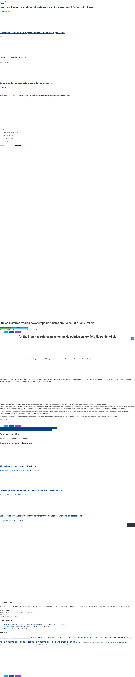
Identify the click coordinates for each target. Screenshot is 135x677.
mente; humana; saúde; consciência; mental (85, 642)
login (12, 438)
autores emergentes (4, 638)
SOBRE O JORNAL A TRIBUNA (10, 132)
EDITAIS (10, 638)
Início (4, 129)
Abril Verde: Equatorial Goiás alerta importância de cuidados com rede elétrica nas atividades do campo (26, 430)
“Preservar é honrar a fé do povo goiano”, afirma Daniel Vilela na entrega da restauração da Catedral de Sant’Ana (28, 428)
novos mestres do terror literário (101, 642)
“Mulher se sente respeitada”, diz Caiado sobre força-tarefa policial (31, 490)
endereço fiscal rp (65, 641)
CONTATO (5, 141)
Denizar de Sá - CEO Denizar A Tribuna (26, 329)
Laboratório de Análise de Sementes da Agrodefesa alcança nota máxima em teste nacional (42, 516)
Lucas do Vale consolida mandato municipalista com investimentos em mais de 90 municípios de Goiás (47, 7)
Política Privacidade (8, 138)
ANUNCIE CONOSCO (8, 135)
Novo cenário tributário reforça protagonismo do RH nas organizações (32, 32)
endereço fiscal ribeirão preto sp (38, 641)
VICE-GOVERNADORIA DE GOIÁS (19, 328)
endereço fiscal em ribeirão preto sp (102, 637)
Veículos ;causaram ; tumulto (121, 642)
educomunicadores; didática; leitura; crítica (21, 638)
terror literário (111, 642)
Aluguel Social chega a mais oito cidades (18, 466)
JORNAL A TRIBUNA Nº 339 (13, 58)
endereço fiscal (38, 637)
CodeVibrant (70, 644)
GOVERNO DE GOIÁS (5, 328)
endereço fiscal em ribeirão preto (65, 637)
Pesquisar (2, 522)
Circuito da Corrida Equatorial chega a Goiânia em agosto (26, 83)
